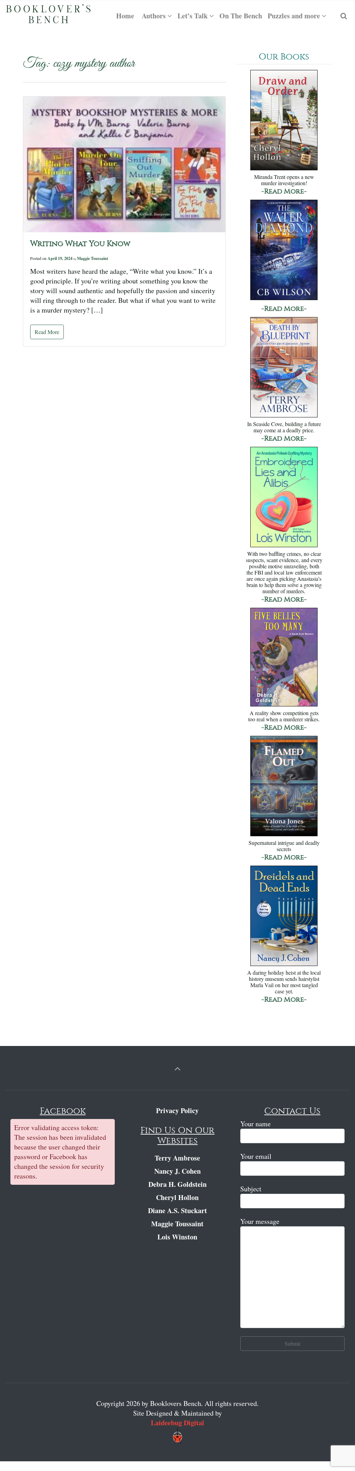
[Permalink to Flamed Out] (284, 787)
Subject (250, 1188)
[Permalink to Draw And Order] (284, 121)
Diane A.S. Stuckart (177, 1211)
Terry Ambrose (177, 1158)
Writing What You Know (80, 243)
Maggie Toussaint (92, 258)
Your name (255, 1123)
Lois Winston (177, 1237)
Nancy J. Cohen (177, 1171)
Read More (47, 331)
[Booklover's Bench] (48, 15)
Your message (259, 1221)
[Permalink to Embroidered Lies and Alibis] (284, 498)
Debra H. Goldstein (177, 1184)
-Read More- (284, 191)
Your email (255, 1156)
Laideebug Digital (177, 1423)
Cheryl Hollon (177, 1197)
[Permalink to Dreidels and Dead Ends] (284, 916)
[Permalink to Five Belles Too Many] (284, 658)
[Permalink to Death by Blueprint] (284, 368)
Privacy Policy (177, 1110)
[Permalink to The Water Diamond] (284, 250)
